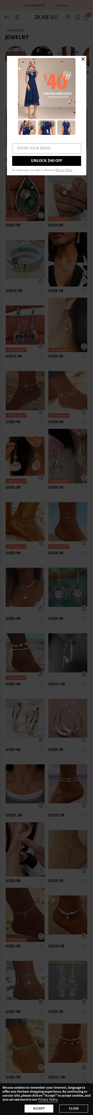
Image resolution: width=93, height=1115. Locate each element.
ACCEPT (39, 1109)
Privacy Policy (48, 1100)
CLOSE (74, 1109)
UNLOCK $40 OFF (46, 160)
